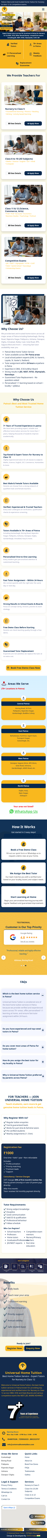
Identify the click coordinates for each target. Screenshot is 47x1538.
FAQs (27, 1470)
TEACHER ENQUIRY (35, 1529)
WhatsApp (39, 1516)
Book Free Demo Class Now (25, 669)
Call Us (4, 1498)
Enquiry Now (33, 1350)
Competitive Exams (32, 1500)
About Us (28, 1463)
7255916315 (24, 1441)
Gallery (27, 1477)
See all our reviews (27, 944)
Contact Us (5, 1501)
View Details (15, 125)
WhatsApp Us (26, 813)
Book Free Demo (31, 1466)
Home (27, 1459)
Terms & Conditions (9, 1491)
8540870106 (12, 1441)
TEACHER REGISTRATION (9, 1529)
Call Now (40, 1523)
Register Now (14, 1350)
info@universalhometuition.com (20, 1447)
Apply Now (34, 125)
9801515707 (35, 1441)
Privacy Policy (6, 1487)
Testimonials (30, 1473)
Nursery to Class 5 (32, 1487)
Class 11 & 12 (30, 1497)
